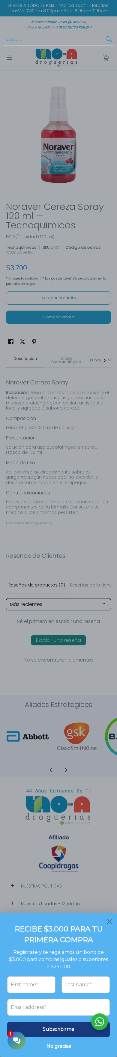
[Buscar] (109, 39)
